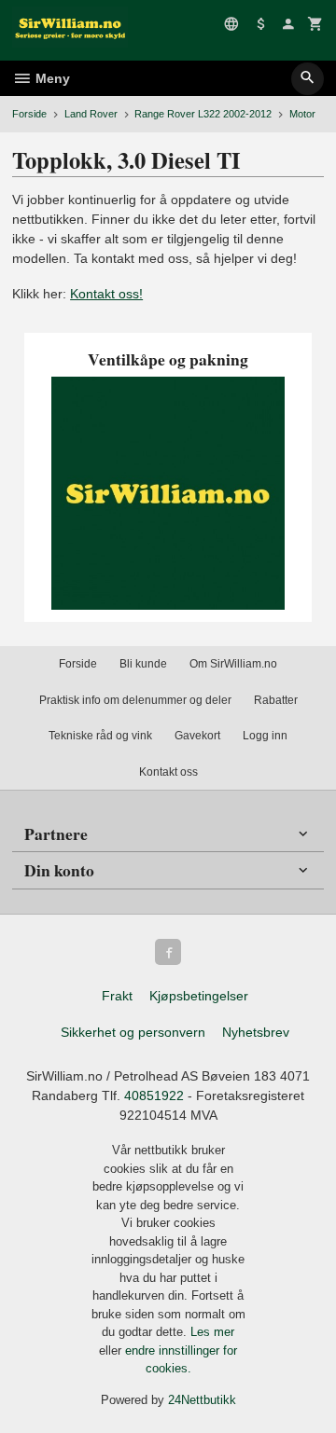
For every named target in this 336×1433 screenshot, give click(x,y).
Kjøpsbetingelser (198, 995)
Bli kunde (143, 663)
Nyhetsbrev (255, 1032)
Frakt (117, 995)
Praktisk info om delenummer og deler (135, 700)
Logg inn (265, 735)
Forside (29, 113)
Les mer (212, 1332)
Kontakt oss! (106, 293)
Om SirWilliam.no (233, 663)
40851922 (154, 1095)
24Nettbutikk (202, 1400)
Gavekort (197, 735)
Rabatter (276, 700)
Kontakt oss (168, 772)
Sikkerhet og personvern (133, 1032)
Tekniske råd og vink (100, 735)
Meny (51, 78)
